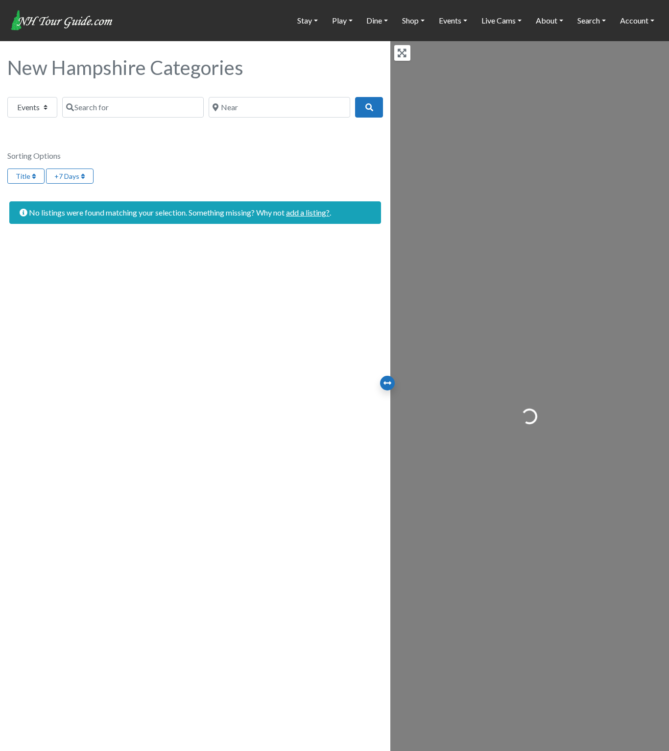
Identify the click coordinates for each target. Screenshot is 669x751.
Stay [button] (304, 20)
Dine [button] (374, 20)
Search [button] (588, 20)
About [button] (546, 20)
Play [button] (339, 20)
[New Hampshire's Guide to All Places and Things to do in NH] (62, 19)
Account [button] (634, 20)
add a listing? (308, 212)
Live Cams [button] (498, 20)
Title (24, 176)
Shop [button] (410, 20)
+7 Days (67, 176)
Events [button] (450, 20)
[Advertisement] (195, 355)
